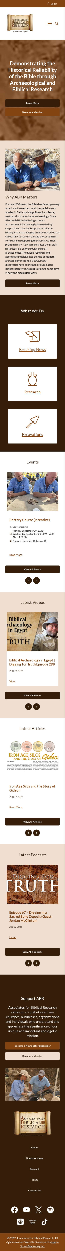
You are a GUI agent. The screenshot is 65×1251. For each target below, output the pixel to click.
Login (54, 3)
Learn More (32, 103)
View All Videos (32, 695)
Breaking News (34, 1158)
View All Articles (32, 821)
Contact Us (34, 1190)
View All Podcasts (32, 951)
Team (35, 1179)
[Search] (57, 23)
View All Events (32, 569)
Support (34, 1169)
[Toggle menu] (49, 23)
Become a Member (32, 112)
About (34, 1147)
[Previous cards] (28, 580)
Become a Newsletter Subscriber (32, 1045)
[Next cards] (36, 580)
